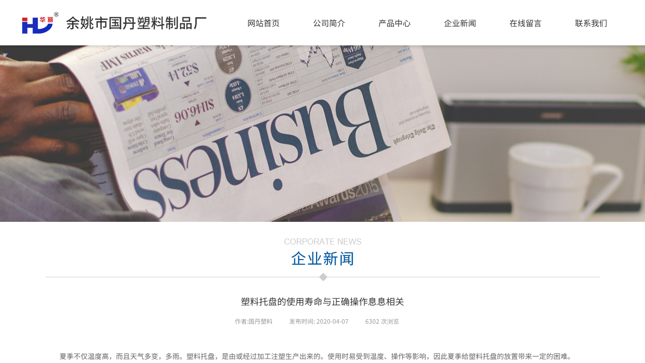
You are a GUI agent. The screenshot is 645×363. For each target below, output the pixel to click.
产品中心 (394, 23)
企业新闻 (460, 23)
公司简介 (329, 23)
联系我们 (591, 23)
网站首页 (263, 23)
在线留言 (525, 23)
